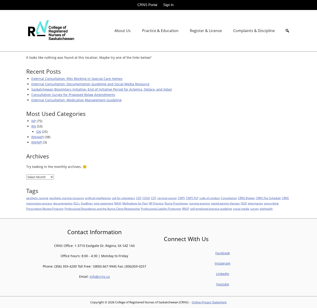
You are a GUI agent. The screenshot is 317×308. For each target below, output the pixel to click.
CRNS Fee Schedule (268, 198)
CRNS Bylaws (246, 198)
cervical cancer (167, 198)
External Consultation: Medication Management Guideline (76, 100)
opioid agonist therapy (225, 203)
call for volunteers (123, 198)
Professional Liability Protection (161, 208)
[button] (287, 30)
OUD (244, 203)
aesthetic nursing (37, 198)
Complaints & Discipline (254, 30)
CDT (153, 198)
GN (38, 131)
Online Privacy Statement (209, 302)
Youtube (222, 284)
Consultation (229, 198)
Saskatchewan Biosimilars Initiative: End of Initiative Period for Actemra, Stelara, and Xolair (101, 89)
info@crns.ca (100, 276)
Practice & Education (160, 30)
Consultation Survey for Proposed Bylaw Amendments (73, 94)
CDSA (146, 198)
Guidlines (87, 203)
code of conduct (209, 198)
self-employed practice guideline (211, 208)
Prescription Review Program (45, 208)
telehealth (266, 208)
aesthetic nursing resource (66, 198)
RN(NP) (36, 142)
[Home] (50, 30)
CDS (139, 198)
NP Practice (156, 203)
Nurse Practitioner (176, 203)
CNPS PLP (192, 198)
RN (33, 126)
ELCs (77, 203)
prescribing (271, 203)
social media (241, 208)
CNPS (181, 198)
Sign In (168, 5)
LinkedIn (222, 274)
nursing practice (199, 203)
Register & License (206, 30)
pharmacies (255, 203)
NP (33, 121)
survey (254, 208)
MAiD (117, 203)
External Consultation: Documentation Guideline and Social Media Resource (90, 84)
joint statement (103, 203)
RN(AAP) (37, 137)
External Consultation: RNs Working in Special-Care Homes (77, 78)
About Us (122, 30)
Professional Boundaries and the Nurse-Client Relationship (102, 208)
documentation (63, 203)
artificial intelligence (98, 198)
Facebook (222, 253)
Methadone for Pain (135, 203)
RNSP (185, 208)
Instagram (222, 263)
